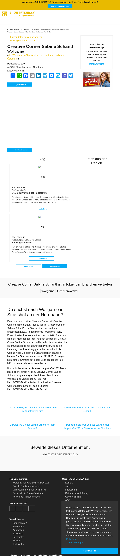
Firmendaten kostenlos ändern (26, 37)
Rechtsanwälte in (19, 190)
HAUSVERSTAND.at (14, 29)
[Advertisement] (41, 101)
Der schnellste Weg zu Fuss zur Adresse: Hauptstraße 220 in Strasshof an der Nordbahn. (87, 427)
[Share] (12, 75)
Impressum (71, 489)
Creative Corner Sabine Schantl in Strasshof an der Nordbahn (29, 32)
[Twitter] (70, 75)
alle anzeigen (55, 266)
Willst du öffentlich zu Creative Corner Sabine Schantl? (87, 409)
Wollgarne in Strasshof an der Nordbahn (55, 29)
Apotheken (18, 530)
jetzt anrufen (21, 85)
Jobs (67, 486)
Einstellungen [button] (75, 542)
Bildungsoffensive (22, 242)
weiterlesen (42, 209)
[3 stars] (60, 462)
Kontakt (69, 482)
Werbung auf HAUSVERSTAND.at (31, 482)
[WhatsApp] (19, 75)
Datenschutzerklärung (76, 493)
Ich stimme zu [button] (89, 551)
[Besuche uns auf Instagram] (19, 508)
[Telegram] (44, 75)
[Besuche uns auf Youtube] (26, 508)
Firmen (26, 29)
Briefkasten (18, 537)
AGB (67, 500)
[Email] (32, 75)
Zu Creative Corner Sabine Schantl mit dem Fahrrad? (32, 427)
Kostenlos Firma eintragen (26, 496)
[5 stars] (70, 462)
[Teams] (64, 75)
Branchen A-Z (20, 523)
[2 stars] (54, 462)
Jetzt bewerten (96, 64)
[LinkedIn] (38, 75)
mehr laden (28, 266)
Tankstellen (18, 544)
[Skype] (57, 75)
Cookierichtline (73, 496)
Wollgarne (35, 29)
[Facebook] (25, 75)
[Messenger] (51, 75)
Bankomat (18, 533)
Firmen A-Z (18, 526)
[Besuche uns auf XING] (32, 508)
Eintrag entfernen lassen (23, 40)
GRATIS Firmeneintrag (60, 6)
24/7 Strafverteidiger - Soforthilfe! (30, 193)
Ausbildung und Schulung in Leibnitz (26, 240)
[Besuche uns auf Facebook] (12, 508)
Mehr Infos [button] (71, 539)
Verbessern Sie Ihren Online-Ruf (29, 489)
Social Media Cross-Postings (28, 493)
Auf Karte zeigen (21, 150)
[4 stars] (65, 462)
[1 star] (49, 462)
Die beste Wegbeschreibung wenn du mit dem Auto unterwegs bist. (32, 409)
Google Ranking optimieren (27, 486)
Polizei (16, 540)
